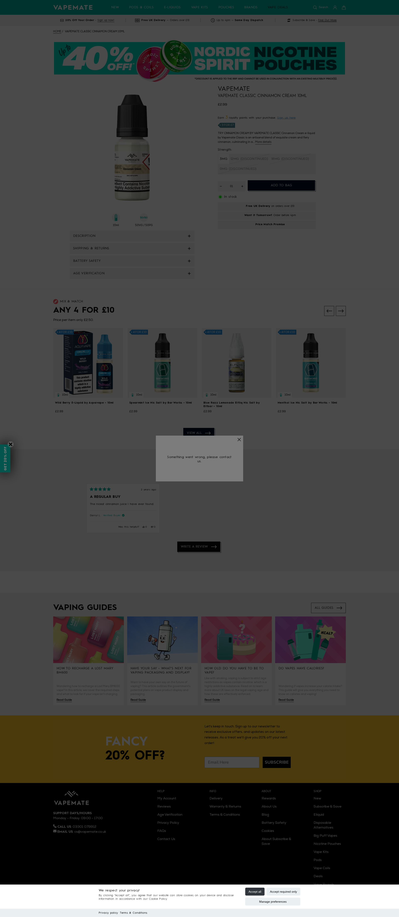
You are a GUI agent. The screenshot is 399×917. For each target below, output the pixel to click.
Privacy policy (108, 912)
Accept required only (283, 891)
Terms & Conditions (133, 912)
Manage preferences (273, 901)
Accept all (255, 891)
